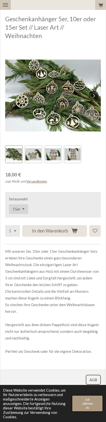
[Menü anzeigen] (5, 5)
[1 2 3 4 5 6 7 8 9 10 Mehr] (12, 231)
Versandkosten (36, 181)
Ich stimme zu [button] (87, 403)
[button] (14, 154)
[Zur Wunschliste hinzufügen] (95, 231)
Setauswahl (18, 199)
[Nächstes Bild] (93, 96)
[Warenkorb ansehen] (100, 5)
